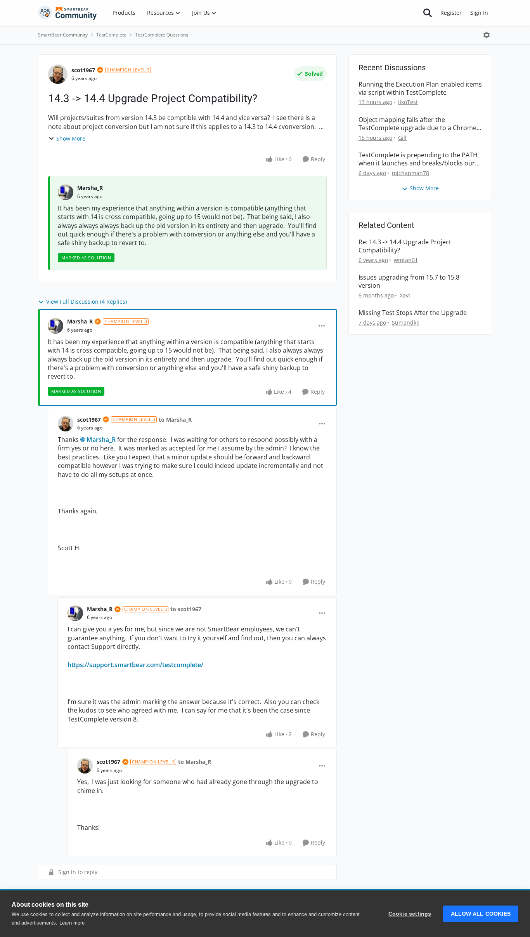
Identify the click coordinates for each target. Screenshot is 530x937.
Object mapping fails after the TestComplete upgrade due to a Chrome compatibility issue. (417, 124)
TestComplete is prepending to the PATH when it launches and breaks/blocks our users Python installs (418, 159)
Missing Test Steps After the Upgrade (413, 313)
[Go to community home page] (67, 13)
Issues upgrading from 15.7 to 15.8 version (409, 281)
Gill (402, 137)
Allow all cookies (481, 914)
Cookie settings (409, 914)
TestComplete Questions (161, 34)
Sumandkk (405, 322)
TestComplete (111, 34)
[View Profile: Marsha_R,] (65, 192)
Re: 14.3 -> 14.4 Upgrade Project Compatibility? (405, 246)
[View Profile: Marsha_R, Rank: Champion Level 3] (55, 326)
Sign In (479, 12)
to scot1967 (185, 609)
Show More (70, 138)
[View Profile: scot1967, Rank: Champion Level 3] (58, 74)
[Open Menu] (486, 35)
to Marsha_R (175, 419)
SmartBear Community (63, 34)
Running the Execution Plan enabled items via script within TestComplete (420, 88)
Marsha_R (90, 187)
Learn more (72, 923)
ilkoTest (408, 102)
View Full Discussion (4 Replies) (86, 301)
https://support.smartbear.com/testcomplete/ (135, 665)
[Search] (427, 12)
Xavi (405, 295)
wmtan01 (406, 260)
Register (451, 12)
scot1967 (83, 70)
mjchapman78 (410, 173)
